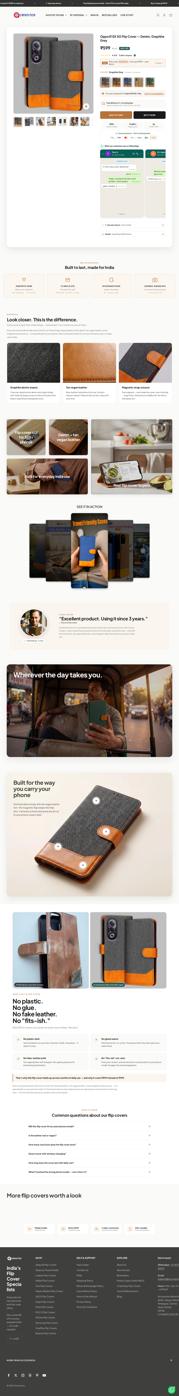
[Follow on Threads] (30, 1375)
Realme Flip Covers (46, 1333)
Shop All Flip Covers (46, 1264)
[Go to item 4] (51, 122)
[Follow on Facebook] (8, 1375)
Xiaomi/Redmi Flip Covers (49, 1291)
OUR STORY (127, 15)
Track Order (82, 1264)
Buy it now (150, 115)
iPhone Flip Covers (45, 1317)
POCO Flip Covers (45, 1312)
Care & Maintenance (127, 1291)
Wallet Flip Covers (45, 1280)
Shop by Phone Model (47, 1270)
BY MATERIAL (77, 15)
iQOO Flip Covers (45, 1296)
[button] (171, 1390)
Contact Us (82, 1270)
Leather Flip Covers (46, 1275)
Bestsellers (123, 1275)
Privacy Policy (83, 1301)
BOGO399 (123, 62)
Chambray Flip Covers (128, 1285)
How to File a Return (86, 1296)
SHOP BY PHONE (55, 15)
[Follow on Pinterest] (37, 1375)
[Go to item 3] (40, 122)
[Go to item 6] (73, 122)
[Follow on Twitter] (16, 1375)
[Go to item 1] (17, 122)
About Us (121, 1264)
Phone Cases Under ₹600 (130, 1280)
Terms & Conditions (86, 1306)
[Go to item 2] (29, 122)
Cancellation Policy (86, 1291)
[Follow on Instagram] (23, 1375)
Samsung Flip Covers (47, 1322)
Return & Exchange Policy (89, 1285)
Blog (119, 1296)
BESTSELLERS (109, 15)
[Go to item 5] (62, 122)
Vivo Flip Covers (44, 1285)
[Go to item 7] (85, 122)
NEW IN (94, 15)
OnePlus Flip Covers (46, 1328)
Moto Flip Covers (44, 1306)
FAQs (79, 1275)
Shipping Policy (84, 1280)
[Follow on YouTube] (44, 1375)
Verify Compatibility (154, 93)
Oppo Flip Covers (45, 1301)
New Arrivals (123, 1270)
